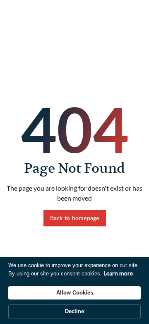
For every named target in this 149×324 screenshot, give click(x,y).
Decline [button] (74, 311)
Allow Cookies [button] (74, 293)
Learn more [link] (118, 273)
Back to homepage (74, 218)
